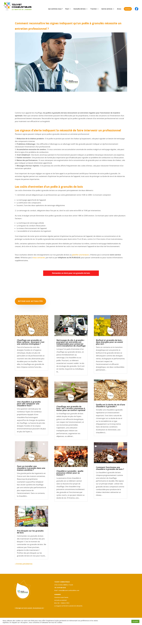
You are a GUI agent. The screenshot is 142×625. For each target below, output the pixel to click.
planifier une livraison (80, 255)
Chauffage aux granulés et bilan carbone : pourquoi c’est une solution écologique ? (30, 342)
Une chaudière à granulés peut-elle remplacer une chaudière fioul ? (29, 404)
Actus (119, 9)
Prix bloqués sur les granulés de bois (30, 531)
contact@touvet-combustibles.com (68, 590)
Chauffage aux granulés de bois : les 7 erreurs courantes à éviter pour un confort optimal (70, 408)
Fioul (67, 9)
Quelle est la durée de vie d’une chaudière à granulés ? (110, 405)
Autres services (106, 9)
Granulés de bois (79, 9)
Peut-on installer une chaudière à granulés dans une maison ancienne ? (31, 468)
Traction (93, 9)
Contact (128, 9)
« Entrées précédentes (23, 564)
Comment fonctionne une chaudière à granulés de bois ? (110, 468)
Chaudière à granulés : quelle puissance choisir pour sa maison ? (69, 473)
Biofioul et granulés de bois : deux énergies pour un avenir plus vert (109, 342)
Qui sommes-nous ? (55, 9)
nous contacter (39, 257)
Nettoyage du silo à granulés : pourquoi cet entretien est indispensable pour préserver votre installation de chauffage (71, 343)
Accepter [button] (135, 621)
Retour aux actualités (30, 301)
